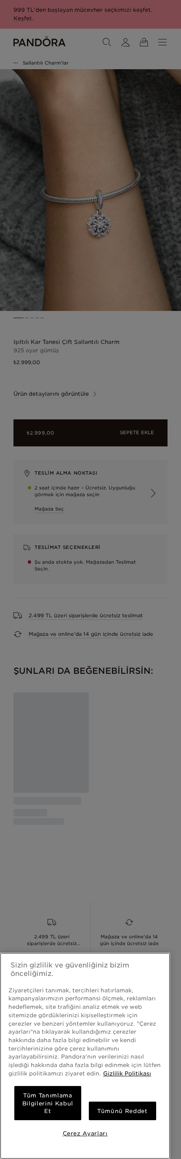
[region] (85, 1056)
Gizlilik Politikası (127, 1073)
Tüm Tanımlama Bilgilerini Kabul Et (47, 1103)
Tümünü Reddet (122, 1111)
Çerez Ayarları (85, 1133)
